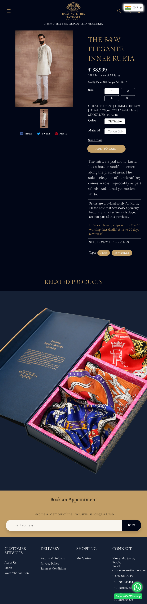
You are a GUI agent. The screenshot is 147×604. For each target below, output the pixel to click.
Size (91, 90)
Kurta (103, 252)
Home (48, 23)
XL (128, 98)
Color (92, 120)
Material (94, 130)
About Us (10, 562)
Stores (8, 567)
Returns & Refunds (53, 558)
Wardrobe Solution (17, 573)
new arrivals (121, 252)
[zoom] (44, 68)
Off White (115, 121)
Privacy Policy (50, 563)
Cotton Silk (115, 131)
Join (132, 525)
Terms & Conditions (53, 568)
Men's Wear (83, 558)
